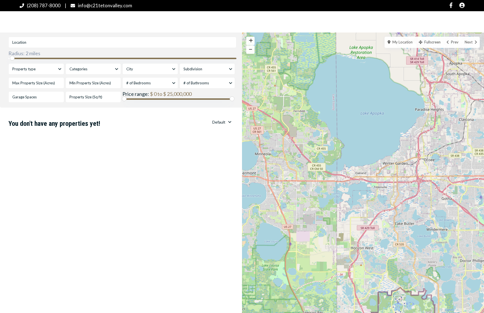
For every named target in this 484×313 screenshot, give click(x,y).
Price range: (135, 93)
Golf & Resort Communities (265, 21)
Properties (211, 21)
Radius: (24, 53)
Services (315, 21)
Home (183, 21)
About (343, 21)
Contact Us (373, 21)
